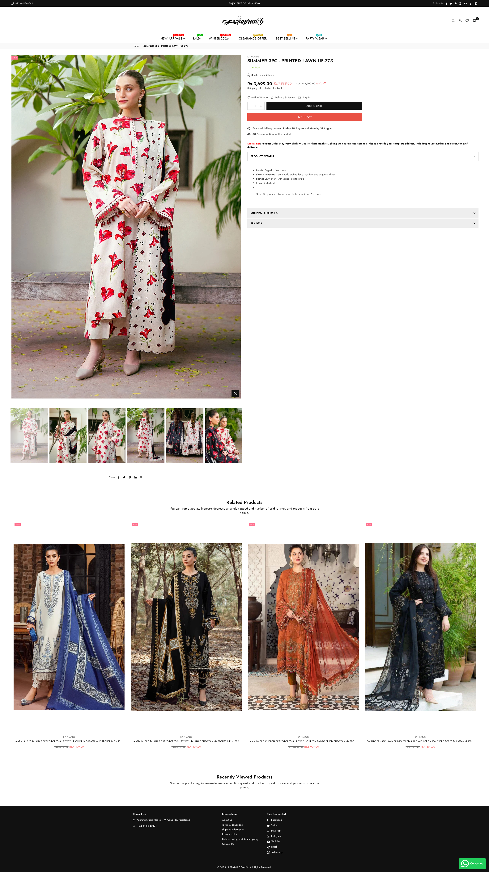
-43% (17, 524)
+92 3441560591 (147, 826)
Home (136, 46)
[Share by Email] (141, 477)
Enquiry (306, 97)
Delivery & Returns (284, 97)
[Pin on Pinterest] (130, 477)
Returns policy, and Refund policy (240, 839)
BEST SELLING (286, 38)
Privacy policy (229, 834)
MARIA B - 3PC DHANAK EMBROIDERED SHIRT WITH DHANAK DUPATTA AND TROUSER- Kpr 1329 (186, 741)
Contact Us (228, 844)
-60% (252, 524)
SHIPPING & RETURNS (264, 213)
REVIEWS (256, 223)
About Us (227, 820)
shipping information (233, 829)
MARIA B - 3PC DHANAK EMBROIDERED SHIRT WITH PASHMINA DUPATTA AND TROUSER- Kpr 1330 (69, 741)
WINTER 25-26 (219, 38)
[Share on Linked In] (135, 477)
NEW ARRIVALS (171, 38)
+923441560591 (24, 3)
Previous (14, 226)
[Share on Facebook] (118, 477)
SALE (197, 38)
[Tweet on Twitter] (124, 477)
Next (238, 226)
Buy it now (305, 117)
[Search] (453, 20)
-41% (369, 524)
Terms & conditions (232, 825)
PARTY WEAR (315, 38)
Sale (14, 57)
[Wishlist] (467, 20)
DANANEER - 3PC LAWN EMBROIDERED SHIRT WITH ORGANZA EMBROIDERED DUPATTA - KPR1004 (420, 741)
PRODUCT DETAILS (262, 156)
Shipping (252, 88)
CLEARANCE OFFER (253, 38)
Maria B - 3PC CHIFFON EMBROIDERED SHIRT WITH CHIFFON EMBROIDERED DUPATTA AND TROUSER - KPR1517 (303, 741)
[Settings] (460, 20)
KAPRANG (253, 56)
